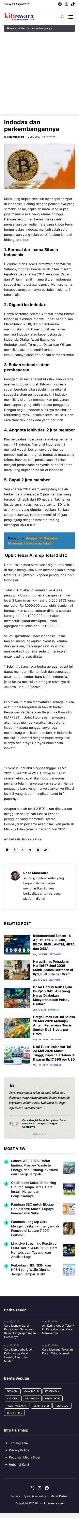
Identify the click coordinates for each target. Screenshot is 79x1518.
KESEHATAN (52, 1391)
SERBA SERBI (41, 1405)
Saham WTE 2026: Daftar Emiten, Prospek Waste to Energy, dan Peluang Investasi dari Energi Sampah (34, 1167)
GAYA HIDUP (31, 1391)
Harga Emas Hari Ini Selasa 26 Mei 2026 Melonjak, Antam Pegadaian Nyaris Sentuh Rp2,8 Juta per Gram (54, 1025)
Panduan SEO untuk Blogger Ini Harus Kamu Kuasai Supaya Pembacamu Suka (35, 1208)
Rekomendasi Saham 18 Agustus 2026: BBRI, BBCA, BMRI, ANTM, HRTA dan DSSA (54, 942)
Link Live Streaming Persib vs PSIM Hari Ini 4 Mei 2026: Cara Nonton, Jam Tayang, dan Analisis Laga (34, 1250)
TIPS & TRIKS (14, 1412)
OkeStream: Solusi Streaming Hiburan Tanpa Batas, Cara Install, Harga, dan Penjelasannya (33, 1189)
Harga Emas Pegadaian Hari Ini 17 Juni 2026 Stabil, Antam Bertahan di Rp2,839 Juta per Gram (53, 967)
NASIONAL (13, 1398)
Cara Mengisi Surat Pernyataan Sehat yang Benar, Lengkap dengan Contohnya (20, 1331)
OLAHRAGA (32, 1398)
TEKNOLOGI (62, 1405)
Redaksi (15, 1496)
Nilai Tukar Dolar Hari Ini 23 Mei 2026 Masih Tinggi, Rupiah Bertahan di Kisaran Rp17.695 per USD (54, 1053)
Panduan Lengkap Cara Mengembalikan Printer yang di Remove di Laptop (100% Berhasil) (35, 1228)
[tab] (33, 1134)
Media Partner (59, 1496)
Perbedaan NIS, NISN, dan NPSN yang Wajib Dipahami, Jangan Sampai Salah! (32, 1269)
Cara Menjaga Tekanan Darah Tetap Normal (57, 1351)
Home (10, 28)
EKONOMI (51, 137)
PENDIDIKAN (52, 1398)
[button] (62, 16)
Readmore (18, 1108)
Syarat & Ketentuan (35, 1496)
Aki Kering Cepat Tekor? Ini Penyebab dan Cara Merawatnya (58, 1329)
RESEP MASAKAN (17, 1405)
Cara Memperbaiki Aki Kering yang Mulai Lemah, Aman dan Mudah (18, 1355)
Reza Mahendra (15, 136)
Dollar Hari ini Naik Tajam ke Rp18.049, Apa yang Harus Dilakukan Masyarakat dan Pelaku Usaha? (52, 995)
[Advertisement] (39, 74)
